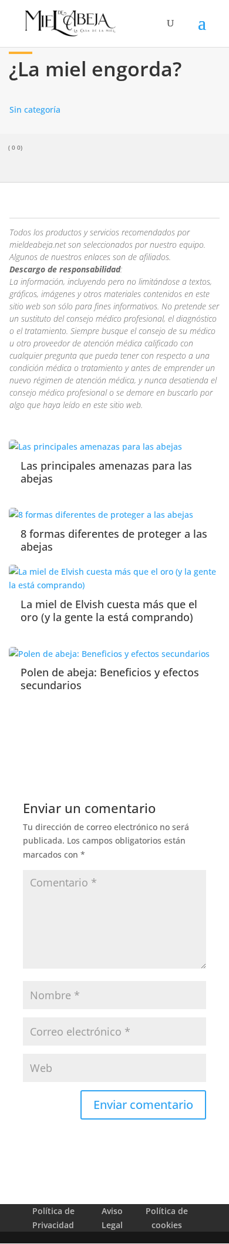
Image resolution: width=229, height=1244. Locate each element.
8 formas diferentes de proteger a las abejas (114, 540)
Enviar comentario (143, 1104)
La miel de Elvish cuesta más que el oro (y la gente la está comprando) (109, 610)
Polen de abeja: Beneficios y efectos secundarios (110, 678)
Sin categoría (34, 109)
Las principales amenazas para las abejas (106, 472)
